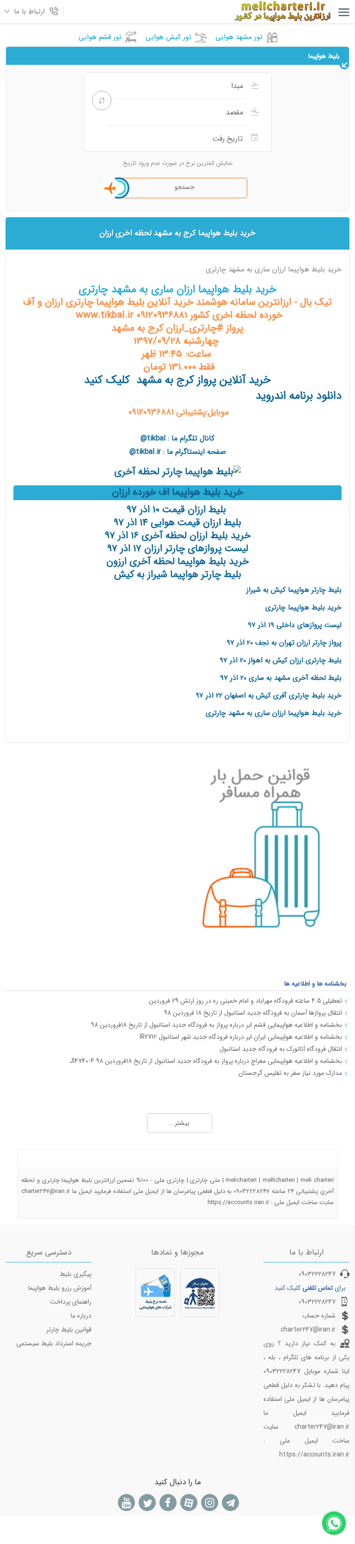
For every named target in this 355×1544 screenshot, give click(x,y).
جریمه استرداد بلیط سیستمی (54, 1343)
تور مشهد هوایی (239, 37)
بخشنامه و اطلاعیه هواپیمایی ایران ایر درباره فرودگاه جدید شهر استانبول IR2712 (241, 1037)
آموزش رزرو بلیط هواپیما (60, 1288)
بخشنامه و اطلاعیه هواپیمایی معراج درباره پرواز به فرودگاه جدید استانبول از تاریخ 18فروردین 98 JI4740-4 (205, 1061)
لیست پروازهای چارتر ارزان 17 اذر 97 (177, 548)
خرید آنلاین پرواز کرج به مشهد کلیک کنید (177, 380)
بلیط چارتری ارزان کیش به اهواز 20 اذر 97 (281, 660)
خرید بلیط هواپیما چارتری (303, 607)
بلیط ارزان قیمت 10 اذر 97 (176, 509)
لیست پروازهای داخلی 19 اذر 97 (295, 625)
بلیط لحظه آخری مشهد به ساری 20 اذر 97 (281, 678)
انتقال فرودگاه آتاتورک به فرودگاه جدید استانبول (281, 1049)
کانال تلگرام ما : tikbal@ (177, 438)
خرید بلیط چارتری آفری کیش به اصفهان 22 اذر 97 (269, 695)
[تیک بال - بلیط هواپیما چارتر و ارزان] (177, 471)
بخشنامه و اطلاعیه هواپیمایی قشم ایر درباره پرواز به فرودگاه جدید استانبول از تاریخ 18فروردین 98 (216, 1025)
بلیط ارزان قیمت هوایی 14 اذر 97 (177, 522)
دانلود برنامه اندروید (299, 396)
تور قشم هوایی (100, 37)
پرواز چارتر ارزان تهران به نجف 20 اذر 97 (284, 642)
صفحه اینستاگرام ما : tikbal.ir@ (177, 452)
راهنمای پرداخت (71, 1302)
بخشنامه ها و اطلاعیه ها (315, 984)
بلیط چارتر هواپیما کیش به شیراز (294, 590)
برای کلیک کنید (310, 1288)
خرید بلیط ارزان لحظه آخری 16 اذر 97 (178, 535)
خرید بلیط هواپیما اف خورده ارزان (177, 492)
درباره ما (81, 1316)
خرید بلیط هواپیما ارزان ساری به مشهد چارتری (274, 713)
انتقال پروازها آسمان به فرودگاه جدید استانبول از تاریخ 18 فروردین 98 (253, 1013)
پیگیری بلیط (76, 1274)
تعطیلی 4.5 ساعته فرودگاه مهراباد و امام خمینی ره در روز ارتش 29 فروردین (245, 1001)
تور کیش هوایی (168, 37)
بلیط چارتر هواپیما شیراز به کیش (177, 574)
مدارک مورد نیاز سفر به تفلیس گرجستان (290, 1073)
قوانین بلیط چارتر (69, 1329)
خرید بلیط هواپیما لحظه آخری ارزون (177, 561)
